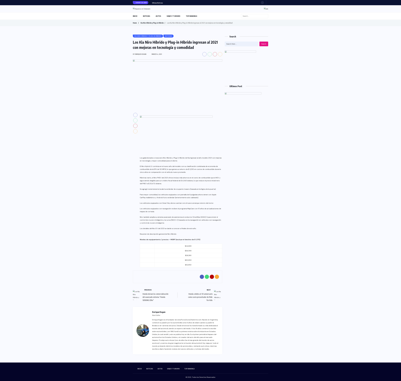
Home (135, 23)
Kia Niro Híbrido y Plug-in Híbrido (152, 23)
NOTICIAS (146, 16)
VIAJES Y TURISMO (173, 16)
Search (263, 44)
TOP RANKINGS (191, 16)
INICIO (135, 16)
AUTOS (158, 16)
